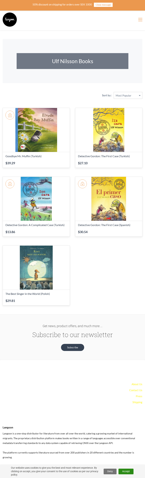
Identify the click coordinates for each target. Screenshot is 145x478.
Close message (103, 4)
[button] (72, 347)
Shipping (137, 402)
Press (139, 396)
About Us (137, 384)
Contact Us (135, 390)
